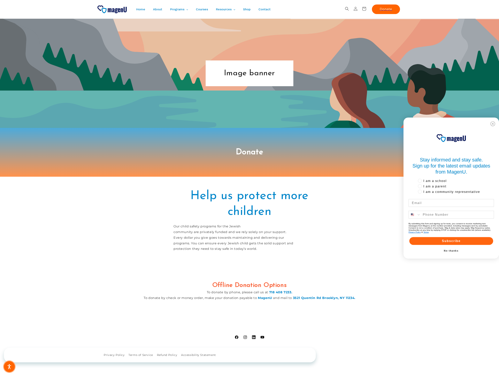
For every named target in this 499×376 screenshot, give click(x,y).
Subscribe (451, 240)
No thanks (451, 250)
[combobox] (415, 214)
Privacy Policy (114, 355)
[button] (347, 8)
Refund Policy (167, 355)
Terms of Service (140, 355)
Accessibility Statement (198, 355)
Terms (426, 232)
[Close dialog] (492, 123)
